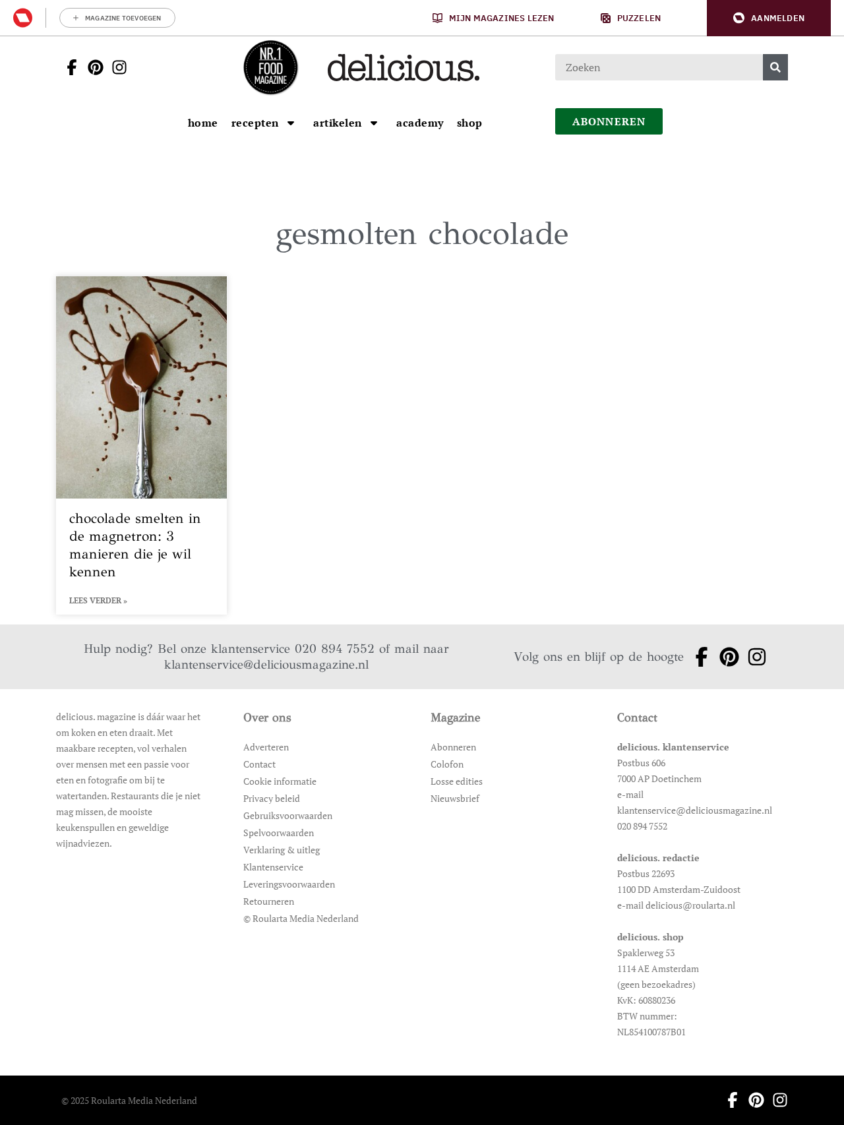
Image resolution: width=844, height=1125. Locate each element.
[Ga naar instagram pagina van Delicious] (115, 67)
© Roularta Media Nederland (301, 918)
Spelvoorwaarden (278, 832)
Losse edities (457, 781)
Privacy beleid (271, 798)
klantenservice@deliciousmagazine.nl (266, 664)
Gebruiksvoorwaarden (287, 815)
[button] (769, 18)
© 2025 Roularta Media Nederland (129, 1100)
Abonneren (453, 747)
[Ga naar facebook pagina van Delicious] (68, 67)
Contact (259, 764)
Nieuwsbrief (455, 798)
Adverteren (266, 747)
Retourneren (268, 901)
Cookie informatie (279, 781)
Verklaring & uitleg (281, 849)
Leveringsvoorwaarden (289, 884)
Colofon (447, 764)
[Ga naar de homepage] (270, 67)
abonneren (609, 121)
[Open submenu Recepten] (291, 123)
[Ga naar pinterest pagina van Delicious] (92, 67)
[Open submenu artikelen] (374, 123)
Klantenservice (273, 867)
